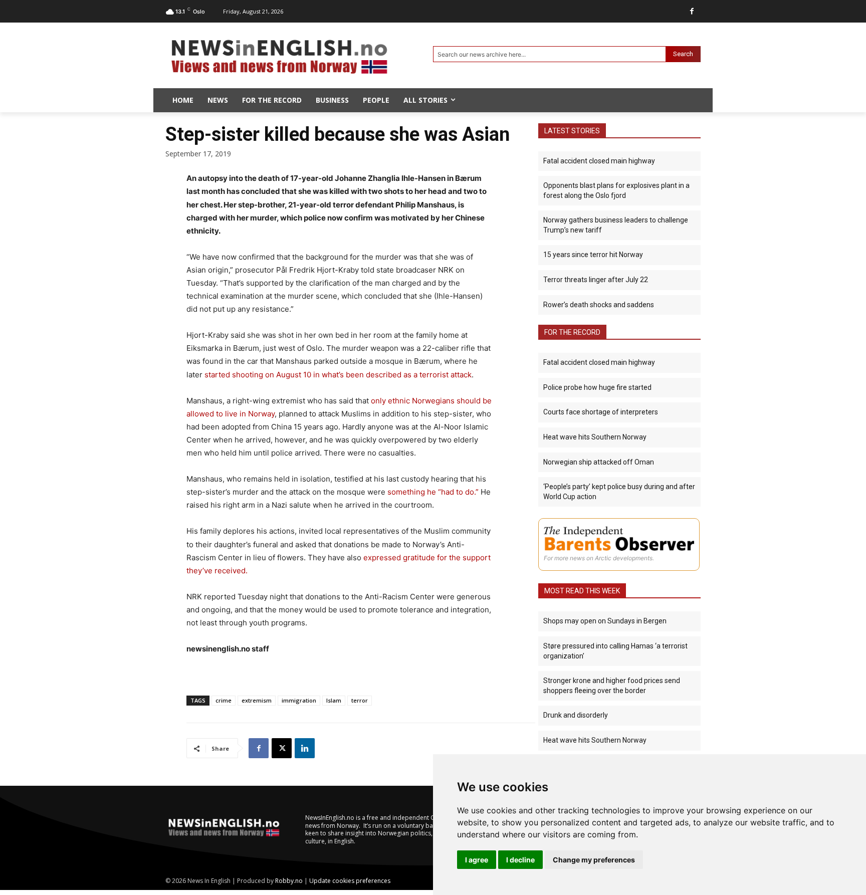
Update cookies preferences (349, 880)
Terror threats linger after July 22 (595, 280)
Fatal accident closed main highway (599, 161)
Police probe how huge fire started (597, 387)
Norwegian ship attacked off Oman (598, 462)
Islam (333, 700)
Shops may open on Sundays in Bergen (605, 621)
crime (223, 700)
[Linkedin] (305, 748)
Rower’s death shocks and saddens (598, 305)
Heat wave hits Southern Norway (594, 437)
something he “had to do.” (433, 492)
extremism (257, 700)
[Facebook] (692, 11)
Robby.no (289, 880)
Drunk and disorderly (575, 715)
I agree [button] (476, 859)
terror (359, 700)
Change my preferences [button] (594, 859)
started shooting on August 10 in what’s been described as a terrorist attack (338, 374)
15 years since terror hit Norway (593, 255)
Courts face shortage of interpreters (600, 412)
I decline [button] (520, 859)
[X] (282, 748)
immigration (299, 700)
